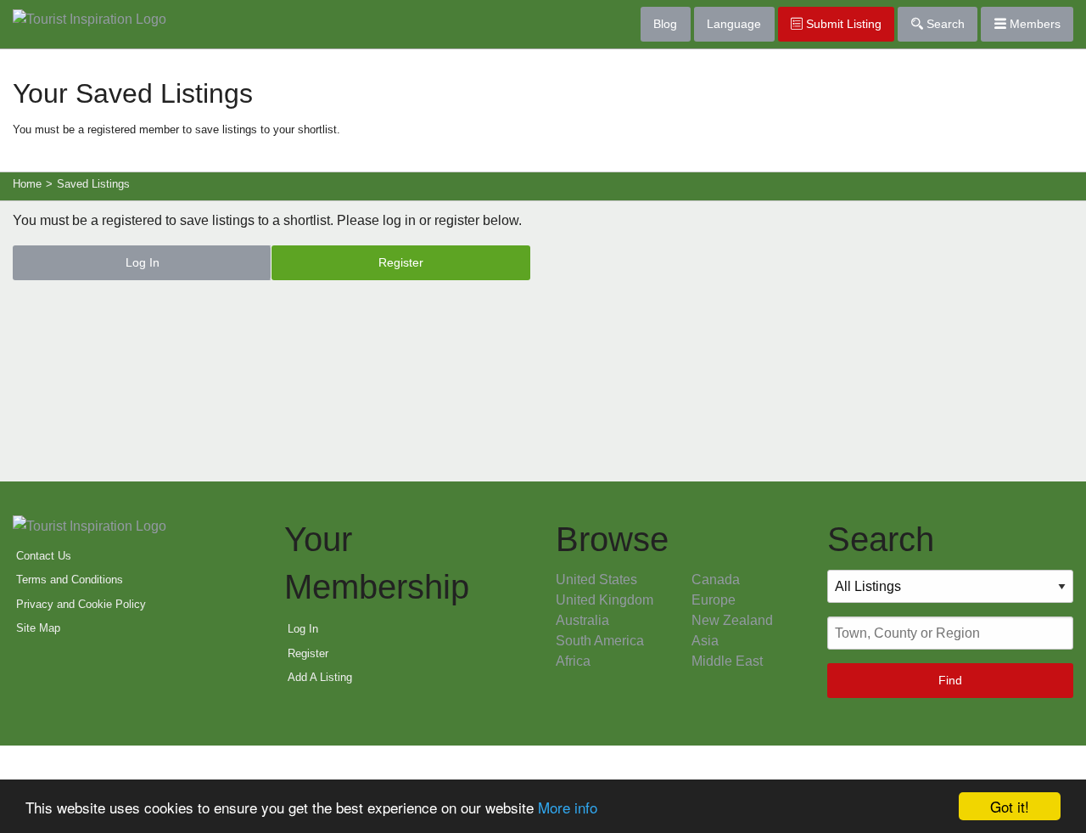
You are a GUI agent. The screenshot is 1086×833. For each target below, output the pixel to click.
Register (400, 262)
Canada (715, 579)
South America (600, 640)
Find (950, 680)
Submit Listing (842, 24)
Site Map (38, 628)
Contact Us (43, 555)
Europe (713, 600)
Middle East (727, 661)
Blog (665, 24)
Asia (705, 640)
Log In (143, 262)
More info (567, 807)
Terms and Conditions (69, 579)
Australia (582, 620)
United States (596, 579)
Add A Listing (320, 677)
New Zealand (732, 620)
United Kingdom (604, 600)
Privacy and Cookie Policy (81, 604)
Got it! (1009, 806)
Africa (573, 661)
